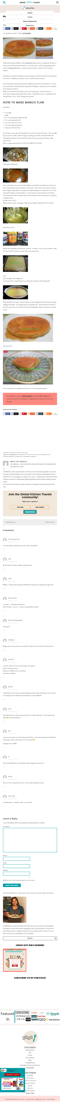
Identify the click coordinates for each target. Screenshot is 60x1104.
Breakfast (30, 1075)
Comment (6, 826)
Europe (30, 1055)
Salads (30, 1086)
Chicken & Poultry (30, 1080)
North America (30, 1050)
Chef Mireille (27, 33)
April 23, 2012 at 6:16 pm (12, 798)
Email (5, 863)
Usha (9, 709)
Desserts (30, 1088)
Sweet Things (24, 452)
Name (5, 855)
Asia (30, 1053)
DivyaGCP (11, 659)
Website (5, 870)
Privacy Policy (29, 1099)
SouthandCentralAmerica (9, 456)
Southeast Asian (19, 456)
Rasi (9, 731)
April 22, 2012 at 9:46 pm (12, 662)
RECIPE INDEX (27, 396)
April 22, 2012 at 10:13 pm (13, 689)
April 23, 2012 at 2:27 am (12, 733)
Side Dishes (30, 1078)
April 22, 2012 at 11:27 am (12, 561)
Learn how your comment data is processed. (39, 893)
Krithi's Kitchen (12, 598)
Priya (9, 559)
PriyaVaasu (11, 640)
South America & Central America (30, 1065)
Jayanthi (10, 687)
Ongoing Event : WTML (10, 743)
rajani (9, 578)
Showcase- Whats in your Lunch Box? (14, 671)
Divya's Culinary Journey (10, 668)
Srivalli (10, 776)
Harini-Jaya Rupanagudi (15, 620)
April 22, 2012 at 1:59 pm (12, 600)
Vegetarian (33, 456)
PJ (8, 757)
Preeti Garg (11, 796)
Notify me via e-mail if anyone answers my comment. (19, 880)
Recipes (18, 452)
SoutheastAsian (27, 456)
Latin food (40, 454)
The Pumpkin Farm (14, 539)
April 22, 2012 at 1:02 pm (12, 581)
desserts (28, 454)
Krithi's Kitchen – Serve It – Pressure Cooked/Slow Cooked (20, 607)
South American (12, 452)
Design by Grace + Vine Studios (45, 1099)
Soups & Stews (30, 1083)
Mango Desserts (47, 454)
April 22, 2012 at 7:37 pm (12, 642)
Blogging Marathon (13, 454)
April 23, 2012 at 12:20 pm (13, 759)
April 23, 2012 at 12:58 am (13, 711)
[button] (22, 1091)
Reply (4, 549)
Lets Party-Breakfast (9, 673)
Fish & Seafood (30, 1091)
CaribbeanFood (22, 454)
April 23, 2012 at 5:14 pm (12, 779)
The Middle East (30, 1063)
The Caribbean (30, 1058)
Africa (30, 1060)
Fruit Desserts (34, 454)
